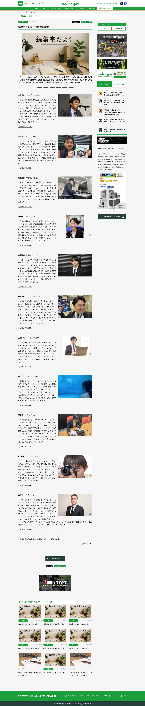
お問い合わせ (113, 3)
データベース (69, 9)
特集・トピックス (30, 12)
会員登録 (91, 9)
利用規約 (81, 696)
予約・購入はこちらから (112, 216)
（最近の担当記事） (25, 127)
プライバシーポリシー (94, 696)
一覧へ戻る (55, 558)
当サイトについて (70, 696)
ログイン (102, 3)
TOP (19, 12)
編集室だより (118, 29)
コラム (105, 29)
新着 (36, 9)
